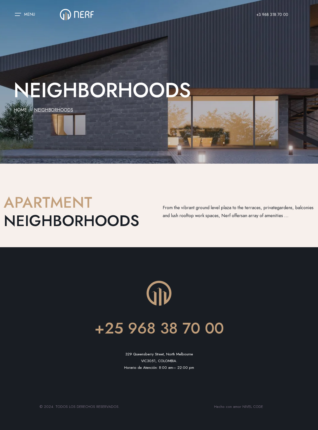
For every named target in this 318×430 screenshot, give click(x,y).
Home (20, 110)
